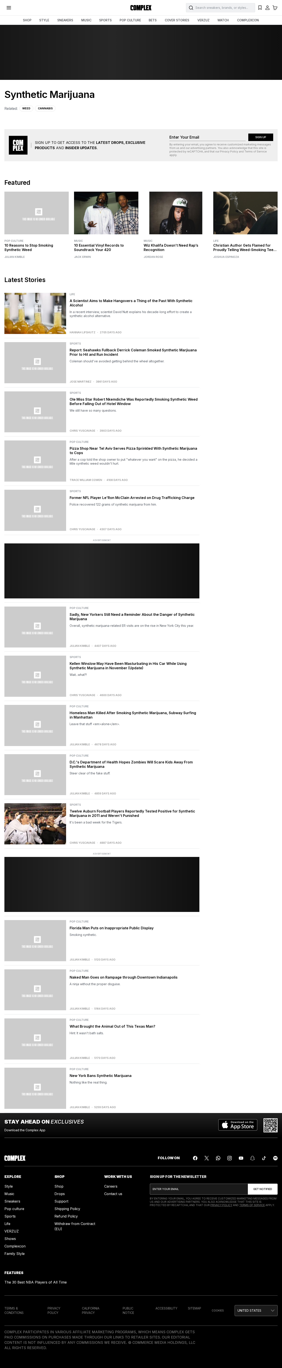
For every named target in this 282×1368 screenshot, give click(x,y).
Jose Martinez (80, 381)
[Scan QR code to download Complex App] (270, 1125)
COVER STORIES (177, 20)
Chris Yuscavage (82, 430)
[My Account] (267, 7)
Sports (10, 1216)
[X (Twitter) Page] (206, 1158)
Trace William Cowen (86, 480)
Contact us (113, 1194)
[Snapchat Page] (252, 1158)
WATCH (223, 20)
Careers (110, 1186)
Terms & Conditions (14, 1310)
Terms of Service (255, 151)
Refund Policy (66, 1216)
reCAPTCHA (195, 151)
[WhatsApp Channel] (218, 1158)
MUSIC (86, 20)
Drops (59, 1194)
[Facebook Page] (195, 1158)
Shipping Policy (67, 1209)
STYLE (44, 20)
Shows (10, 1238)
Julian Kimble (14, 257)
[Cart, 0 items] (275, 7)
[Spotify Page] (275, 1158)
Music (78, 240)
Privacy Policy (229, 151)
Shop (58, 1186)
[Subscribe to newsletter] (263, 1189)
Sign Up (260, 137)
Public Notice (128, 1310)
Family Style (14, 1253)
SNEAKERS (65, 20)
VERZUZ (203, 20)
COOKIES (218, 1310)
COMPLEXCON (248, 20)
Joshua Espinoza (226, 257)
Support (61, 1201)
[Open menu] (8, 7)
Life (216, 240)
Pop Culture (13, 240)
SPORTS (105, 20)
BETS (153, 20)
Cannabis (45, 108)
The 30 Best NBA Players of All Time (35, 1282)
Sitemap (194, 1308)
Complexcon (15, 1246)
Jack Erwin (82, 257)
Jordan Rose (153, 257)
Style (8, 1186)
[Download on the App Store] (237, 1125)
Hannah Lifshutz (82, 332)
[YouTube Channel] (241, 1158)
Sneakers (12, 1201)
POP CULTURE (130, 20)
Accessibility (166, 1308)
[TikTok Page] (264, 1158)
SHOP (27, 20)
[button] (256, 1310)
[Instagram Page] (229, 1158)
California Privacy (90, 1310)
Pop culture (14, 1209)
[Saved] (260, 8)
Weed (26, 108)
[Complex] (141, 7)
